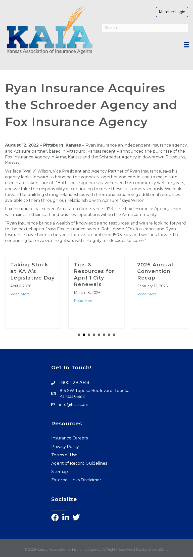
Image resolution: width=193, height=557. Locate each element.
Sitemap (59, 471)
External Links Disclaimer (76, 480)
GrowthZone (158, 549)
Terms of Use (64, 455)
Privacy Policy (65, 446)
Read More (20, 294)
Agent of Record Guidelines (79, 463)
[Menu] (186, 44)
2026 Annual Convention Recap (155, 271)
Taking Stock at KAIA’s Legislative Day (32, 271)
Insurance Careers (69, 438)
